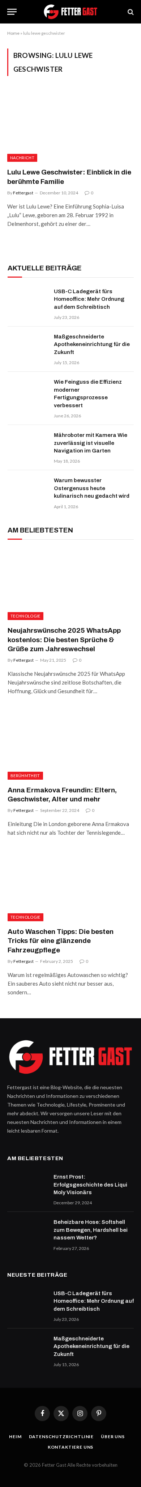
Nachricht (22, 157)
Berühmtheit (25, 775)
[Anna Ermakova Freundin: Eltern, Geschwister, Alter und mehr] (71, 743)
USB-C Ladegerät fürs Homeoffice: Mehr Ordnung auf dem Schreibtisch (89, 299)
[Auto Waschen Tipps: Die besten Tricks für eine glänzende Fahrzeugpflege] (71, 885)
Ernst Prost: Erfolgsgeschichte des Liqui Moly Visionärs (90, 1184)
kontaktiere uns (71, 1447)
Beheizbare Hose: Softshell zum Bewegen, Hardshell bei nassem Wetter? (91, 1229)
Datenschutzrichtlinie (61, 1436)
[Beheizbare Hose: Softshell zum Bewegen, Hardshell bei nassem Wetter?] (27, 1231)
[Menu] (12, 12)
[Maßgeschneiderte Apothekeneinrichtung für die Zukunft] (27, 346)
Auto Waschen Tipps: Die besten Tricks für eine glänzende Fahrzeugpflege (61, 941)
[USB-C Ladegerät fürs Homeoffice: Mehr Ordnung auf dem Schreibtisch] (27, 301)
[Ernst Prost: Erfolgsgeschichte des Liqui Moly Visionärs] (27, 1186)
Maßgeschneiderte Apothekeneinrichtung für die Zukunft (92, 344)
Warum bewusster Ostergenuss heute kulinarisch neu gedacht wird (91, 488)
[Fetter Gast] (70, 12)
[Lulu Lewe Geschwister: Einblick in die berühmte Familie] (70, 126)
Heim (15, 1436)
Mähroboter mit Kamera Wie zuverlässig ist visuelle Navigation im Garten (90, 443)
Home (13, 33)
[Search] (130, 12)
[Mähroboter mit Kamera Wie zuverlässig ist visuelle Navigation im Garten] (27, 444)
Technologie (25, 616)
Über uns (113, 1436)
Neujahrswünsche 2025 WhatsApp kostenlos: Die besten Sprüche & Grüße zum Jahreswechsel (64, 640)
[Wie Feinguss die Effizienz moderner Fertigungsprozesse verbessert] (27, 391)
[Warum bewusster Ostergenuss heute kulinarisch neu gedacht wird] (27, 490)
